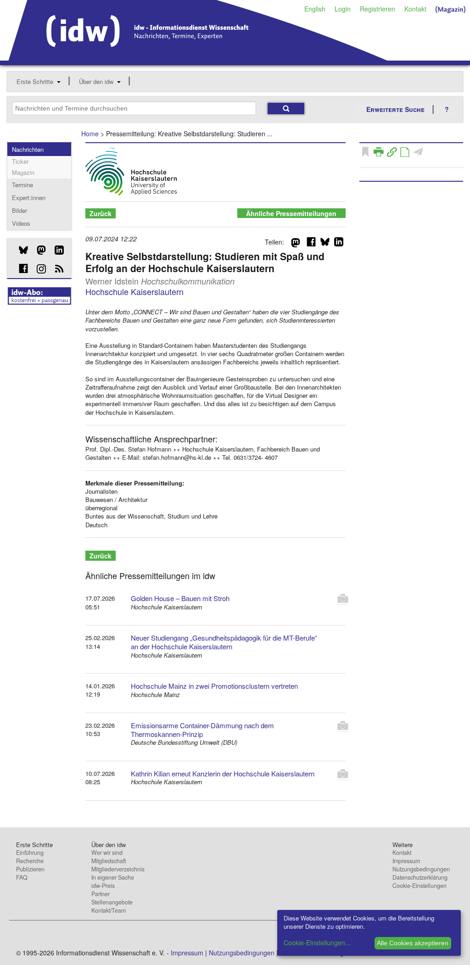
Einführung (30, 852)
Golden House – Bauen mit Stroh (180, 598)
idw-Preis (103, 885)
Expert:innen (28, 197)
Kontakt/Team (108, 910)
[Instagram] (38, 268)
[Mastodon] (38, 250)
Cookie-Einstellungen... (317, 942)
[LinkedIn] (56, 250)
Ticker (20, 161)
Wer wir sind (107, 852)
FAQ (22, 877)
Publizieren (30, 869)
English (314, 8)
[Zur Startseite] (198, 57)
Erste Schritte (35, 81)
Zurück (101, 213)
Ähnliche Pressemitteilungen (291, 213)
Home (90, 133)
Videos (21, 223)
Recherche (30, 861)
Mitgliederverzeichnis (118, 869)
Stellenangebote (112, 902)
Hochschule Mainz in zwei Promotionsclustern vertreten (214, 686)
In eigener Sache (112, 877)
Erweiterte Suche (395, 109)
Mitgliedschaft (108, 861)
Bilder (19, 210)
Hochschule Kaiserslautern (134, 291)
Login (343, 8)
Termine (22, 184)
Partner (100, 894)
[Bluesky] (20, 250)
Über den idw (96, 81)
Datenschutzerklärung (420, 877)
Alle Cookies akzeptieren (412, 943)
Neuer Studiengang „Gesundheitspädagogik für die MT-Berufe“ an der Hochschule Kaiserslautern (224, 642)
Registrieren (377, 8)
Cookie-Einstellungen (419, 885)
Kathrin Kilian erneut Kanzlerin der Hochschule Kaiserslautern (222, 773)
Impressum (406, 861)
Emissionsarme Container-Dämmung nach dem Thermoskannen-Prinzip (202, 729)
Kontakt (415, 8)
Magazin (23, 172)
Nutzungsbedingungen (421, 869)
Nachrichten (28, 149)
